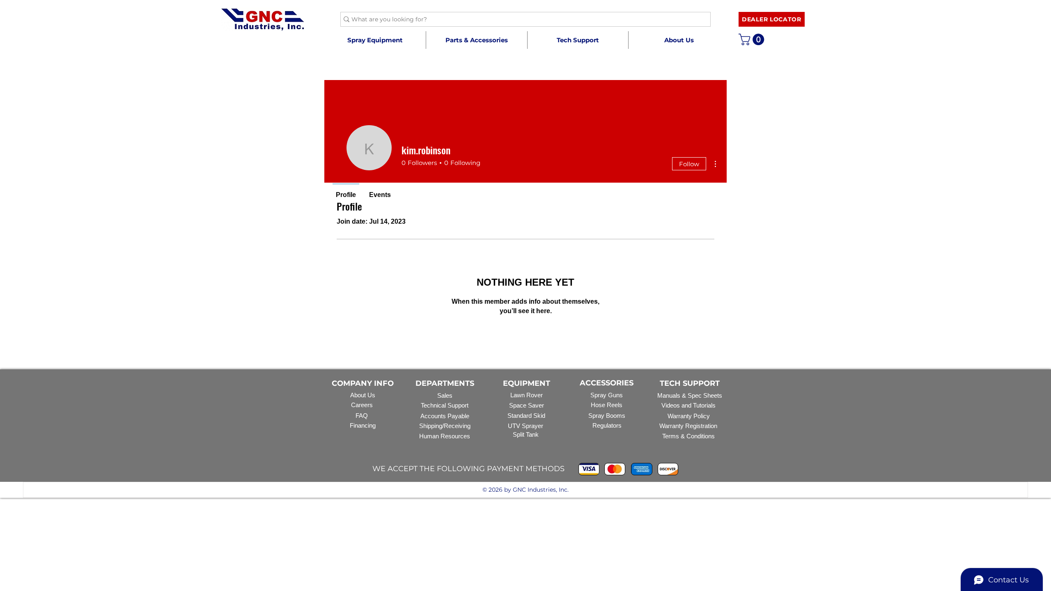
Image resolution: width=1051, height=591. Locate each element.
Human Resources (444, 436)
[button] (476, 40)
